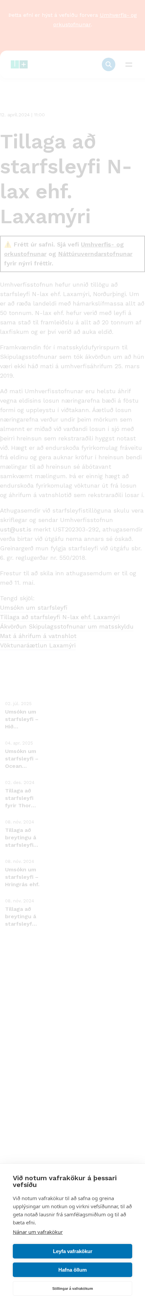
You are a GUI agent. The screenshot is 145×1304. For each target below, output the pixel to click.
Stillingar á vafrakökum (72, 1288)
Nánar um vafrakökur (38, 1231)
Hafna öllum (72, 1270)
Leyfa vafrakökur (72, 1251)
